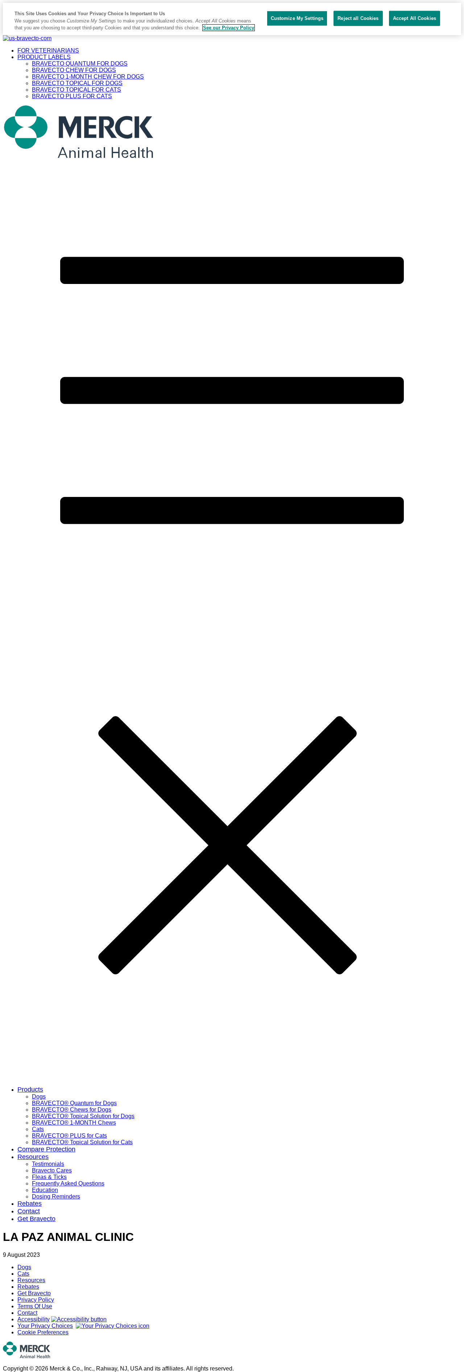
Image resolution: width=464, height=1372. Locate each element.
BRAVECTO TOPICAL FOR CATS (76, 90)
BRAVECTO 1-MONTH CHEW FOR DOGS (88, 77)
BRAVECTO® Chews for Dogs (71, 1110)
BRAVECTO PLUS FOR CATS (72, 96)
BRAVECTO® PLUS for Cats (69, 1136)
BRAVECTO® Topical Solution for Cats (82, 1142)
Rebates (29, 1203)
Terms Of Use (34, 1306)
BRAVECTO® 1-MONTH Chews (74, 1123)
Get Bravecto (36, 1218)
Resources (33, 1156)
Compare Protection (46, 1149)
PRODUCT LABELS (44, 57)
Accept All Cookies (414, 18)
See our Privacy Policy (228, 27)
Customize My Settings (297, 18)
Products (30, 1089)
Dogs (39, 1096)
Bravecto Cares (52, 1170)
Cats (38, 1129)
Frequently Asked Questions (68, 1183)
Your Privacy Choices (45, 1326)
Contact (28, 1211)
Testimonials (48, 1164)
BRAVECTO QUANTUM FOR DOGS (80, 63)
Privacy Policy (35, 1300)
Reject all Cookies (357, 18)
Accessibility (33, 1319)
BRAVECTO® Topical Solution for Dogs (83, 1116)
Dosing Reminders (56, 1196)
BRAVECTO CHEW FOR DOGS (74, 70)
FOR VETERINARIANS (48, 50)
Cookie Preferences (43, 1332)
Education (45, 1190)
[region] (232, 19)
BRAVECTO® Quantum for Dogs (74, 1103)
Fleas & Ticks (49, 1177)
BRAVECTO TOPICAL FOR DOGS (77, 83)
